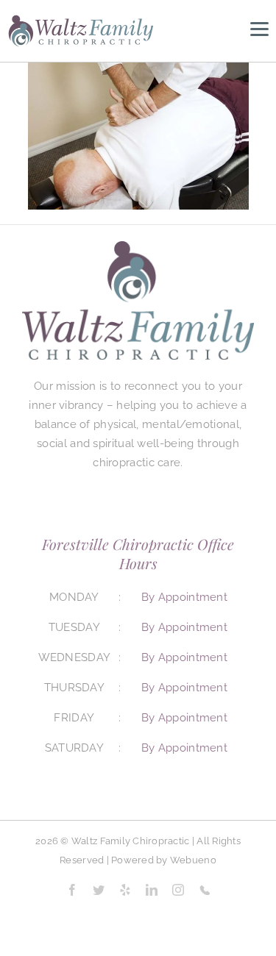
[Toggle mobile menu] (259, 29)
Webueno (193, 860)
